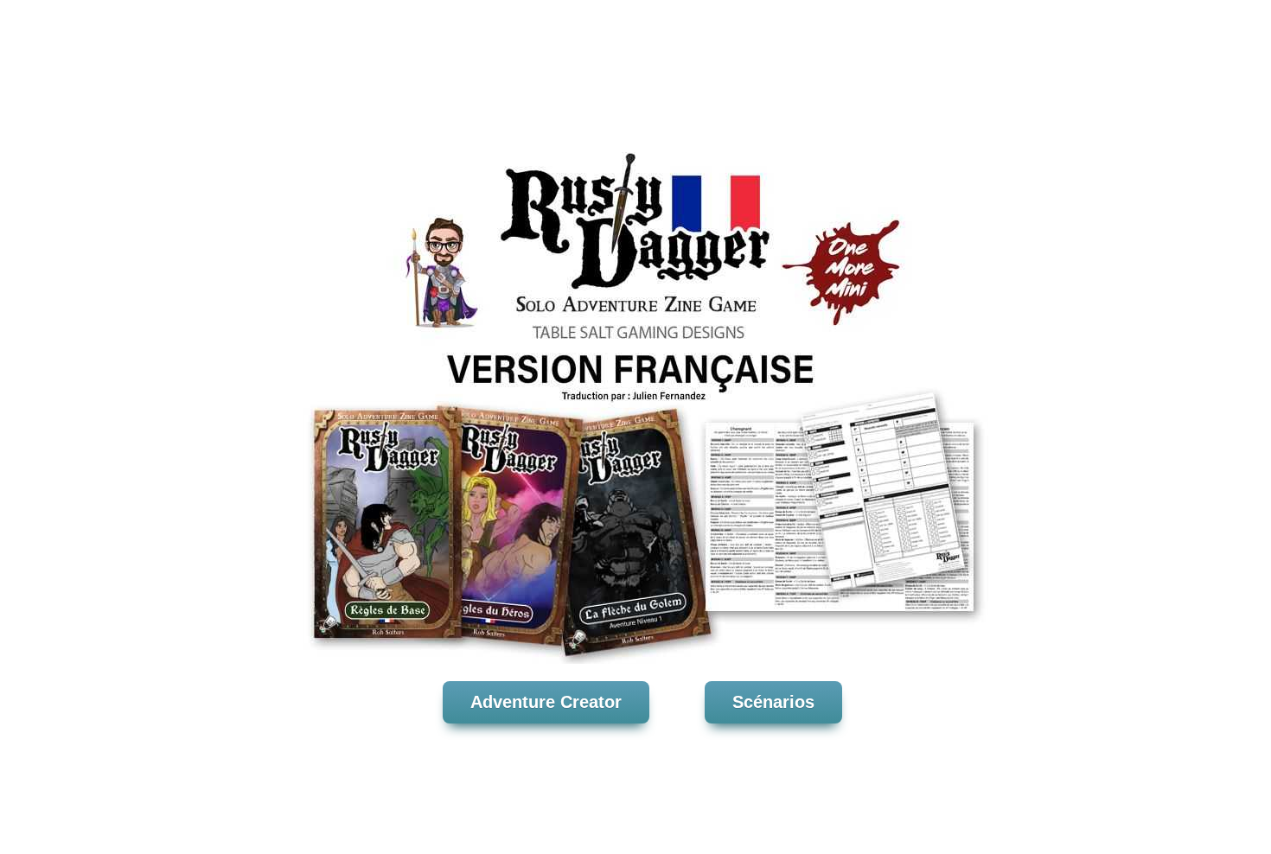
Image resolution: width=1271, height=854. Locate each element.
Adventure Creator (546, 701)
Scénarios (773, 701)
